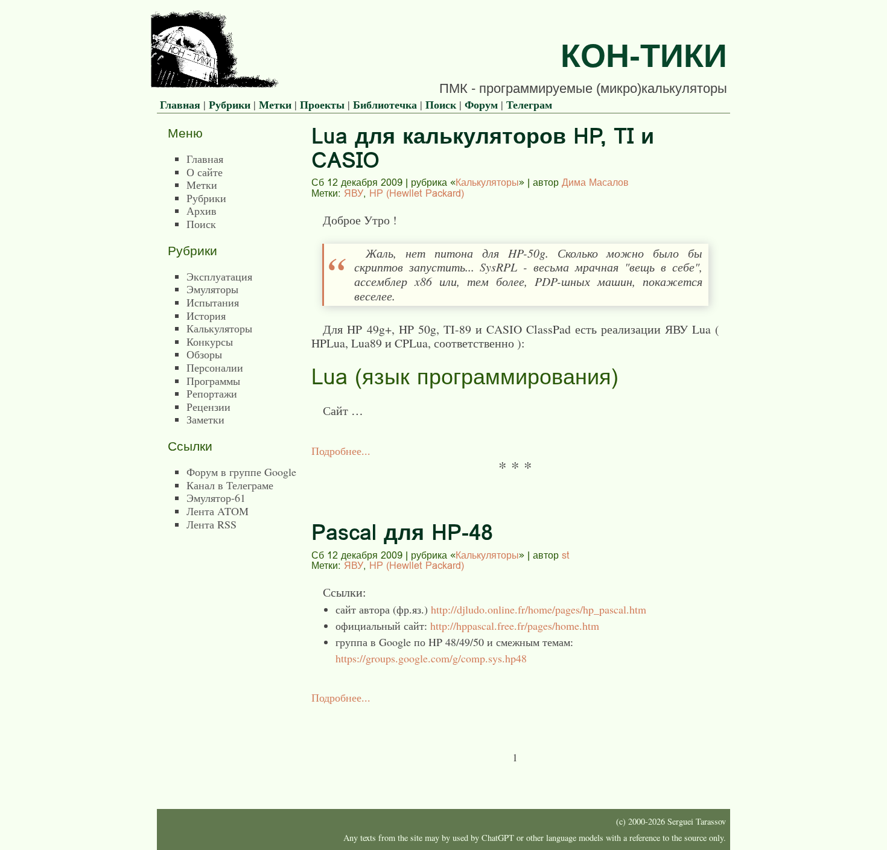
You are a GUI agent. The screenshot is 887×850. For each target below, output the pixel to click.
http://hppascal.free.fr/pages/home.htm (514, 625)
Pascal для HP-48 (402, 532)
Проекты (322, 104)
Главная (180, 104)
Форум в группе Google (241, 472)
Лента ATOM (217, 511)
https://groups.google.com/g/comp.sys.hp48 (431, 658)
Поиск (440, 104)
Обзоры (204, 354)
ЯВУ (353, 193)
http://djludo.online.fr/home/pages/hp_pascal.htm (538, 609)
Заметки (205, 419)
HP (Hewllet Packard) (416, 193)
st (566, 555)
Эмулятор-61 (216, 497)
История (206, 315)
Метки (275, 104)
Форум (481, 104)
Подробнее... (340, 450)
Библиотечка (385, 104)
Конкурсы (209, 341)
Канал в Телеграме (229, 485)
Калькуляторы (487, 182)
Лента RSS (211, 524)
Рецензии (208, 406)
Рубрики (229, 104)
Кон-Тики (644, 55)
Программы (213, 380)
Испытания (212, 302)
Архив (201, 210)
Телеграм (529, 104)
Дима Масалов (595, 182)
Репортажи (211, 393)
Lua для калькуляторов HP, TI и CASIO (482, 148)
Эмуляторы (212, 289)
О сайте (204, 172)
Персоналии (214, 367)
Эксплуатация (219, 276)
